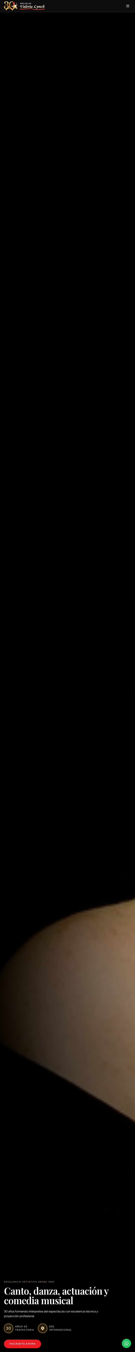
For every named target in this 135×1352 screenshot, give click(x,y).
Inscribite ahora (22, 1343)
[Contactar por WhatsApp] (126, 1343)
